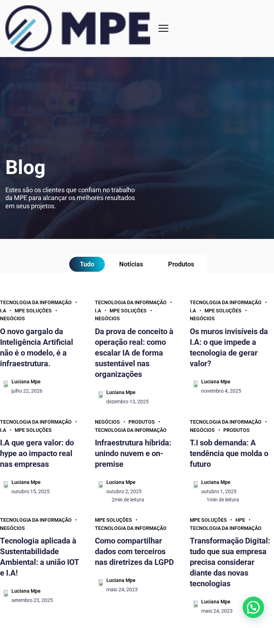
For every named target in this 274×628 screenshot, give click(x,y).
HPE (240, 520)
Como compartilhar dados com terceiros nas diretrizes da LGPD (134, 551)
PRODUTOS (141, 422)
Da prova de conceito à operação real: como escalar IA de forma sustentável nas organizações (134, 353)
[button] (163, 28)
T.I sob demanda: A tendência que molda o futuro (229, 453)
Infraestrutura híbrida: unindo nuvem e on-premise (133, 453)
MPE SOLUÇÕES (33, 310)
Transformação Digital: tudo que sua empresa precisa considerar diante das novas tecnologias (230, 562)
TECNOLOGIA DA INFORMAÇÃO (36, 302)
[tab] (87, 264)
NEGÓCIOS (12, 318)
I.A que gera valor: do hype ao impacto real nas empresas (37, 453)
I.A (3, 310)
